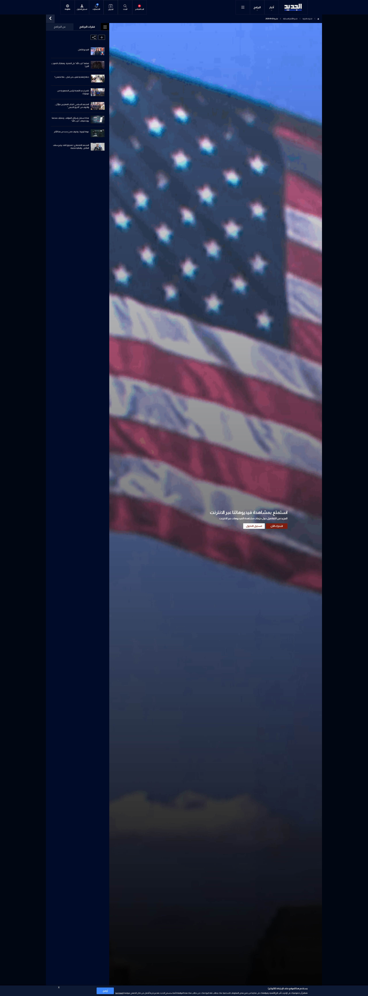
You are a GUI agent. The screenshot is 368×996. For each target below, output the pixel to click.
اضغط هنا (119, 993)
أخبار (271, 7)
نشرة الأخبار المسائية (290, 19)
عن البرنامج (60, 26)
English (67, 9)
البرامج (257, 7)
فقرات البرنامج (87, 26)
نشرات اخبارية (307, 19)
